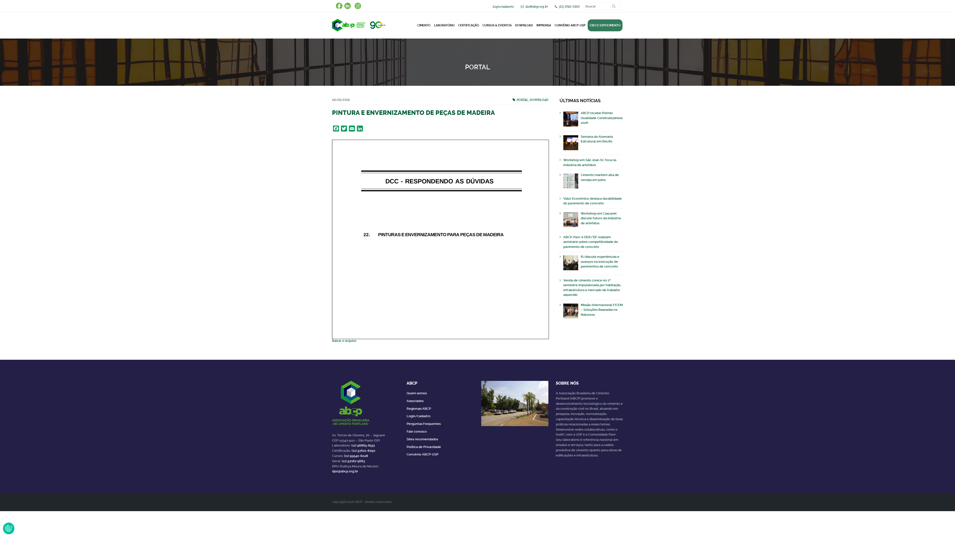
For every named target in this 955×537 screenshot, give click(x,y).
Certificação (468, 25)
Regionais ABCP (419, 408)
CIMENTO (423, 25)
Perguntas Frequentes (424, 424)
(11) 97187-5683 (353, 461)
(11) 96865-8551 (363, 445)
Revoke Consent (8, 528)
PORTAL (522, 99)
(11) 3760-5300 (569, 6)
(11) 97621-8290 (363, 450)
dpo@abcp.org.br (345, 471)
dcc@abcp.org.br (536, 6)
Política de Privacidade (424, 447)
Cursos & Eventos (497, 25)
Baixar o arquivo (344, 341)
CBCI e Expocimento (605, 25)
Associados (415, 401)
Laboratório (444, 25)
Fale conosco (417, 431)
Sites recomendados (422, 439)
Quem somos (417, 393)
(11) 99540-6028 (356, 456)
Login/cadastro (503, 6)
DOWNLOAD (524, 25)
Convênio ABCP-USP (570, 25)
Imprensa (543, 25)
